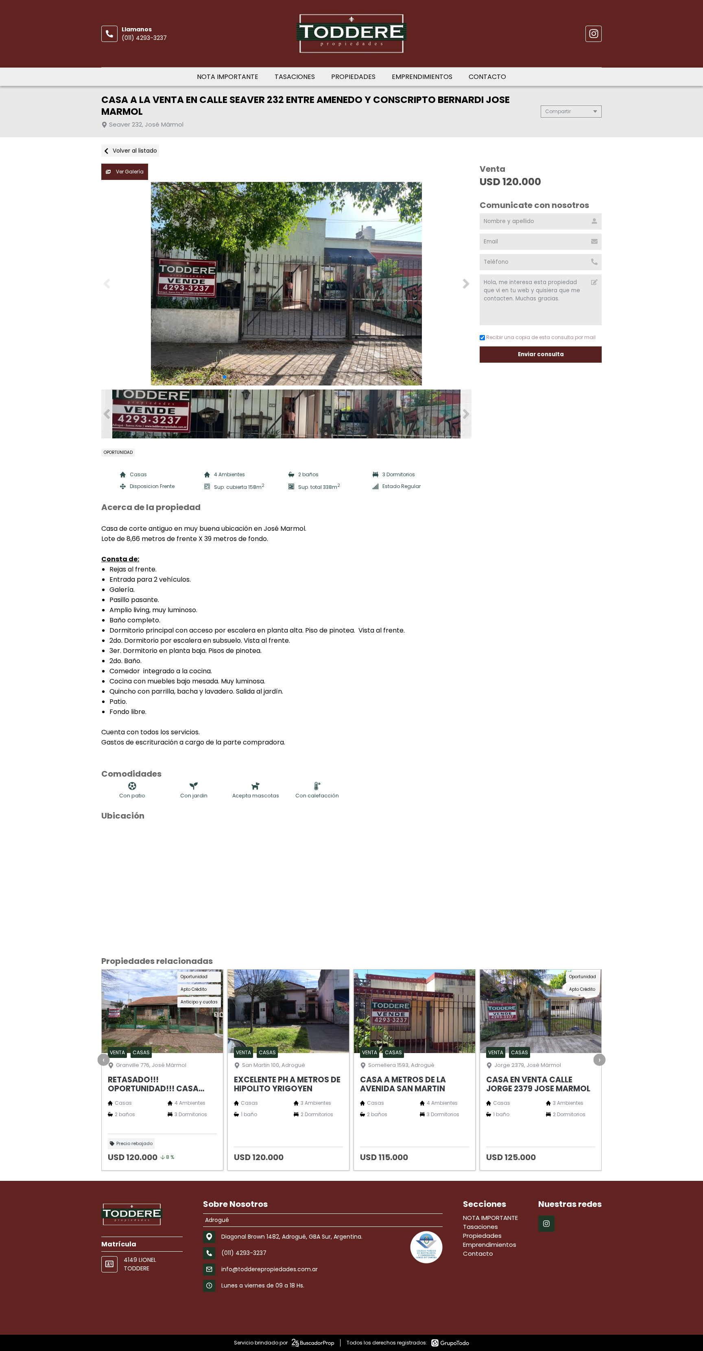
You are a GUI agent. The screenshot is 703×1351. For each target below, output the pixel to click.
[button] (466, 283)
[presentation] (104, 1059)
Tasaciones (295, 76)
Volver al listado (134, 151)
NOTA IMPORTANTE (227, 76)
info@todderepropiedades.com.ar (269, 1269)
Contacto (487, 76)
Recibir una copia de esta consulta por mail (541, 337)
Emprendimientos (422, 76)
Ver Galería (129, 171)
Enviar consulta (541, 354)
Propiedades (353, 76)
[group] (286, 283)
